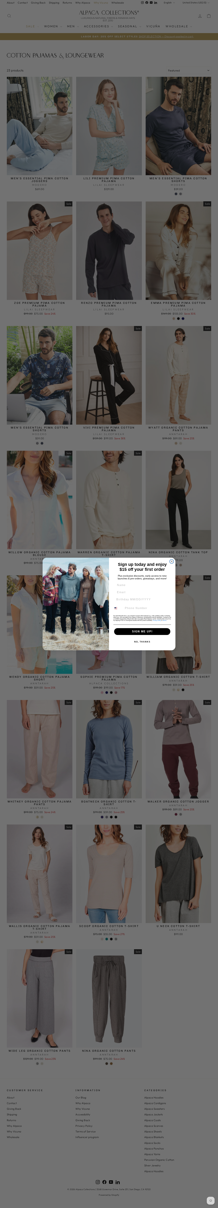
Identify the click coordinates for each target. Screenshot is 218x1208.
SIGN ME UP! (142, 631)
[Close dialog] (172, 561)
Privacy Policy (157, 620)
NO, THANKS (142, 642)
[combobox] (118, 608)
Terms (164, 620)
